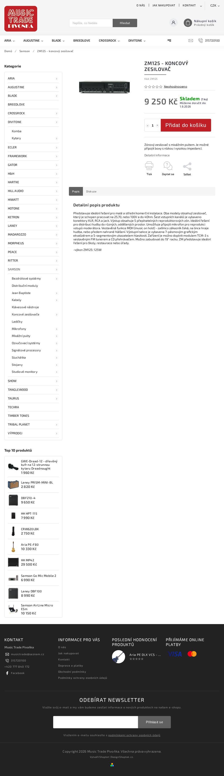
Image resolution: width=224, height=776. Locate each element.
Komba (17, 131)
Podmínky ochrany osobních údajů (82, 677)
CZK (213, 5)
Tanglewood (18, 389)
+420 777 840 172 (17, 666)
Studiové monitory (24, 371)
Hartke (13, 182)
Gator (13, 165)
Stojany (17, 364)
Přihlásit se (154, 722)
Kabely (16, 300)
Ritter (13, 260)
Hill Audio (15, 191)
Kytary (16, 138)
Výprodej (15, 433)
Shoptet (104, 756)
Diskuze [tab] (91, 191)
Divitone (14, 122)
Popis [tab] (76, 191)
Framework (17, 156)
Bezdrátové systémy (26, 278)
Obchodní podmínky (72, 671)
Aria (11, 78)
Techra (13, 407)
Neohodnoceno (175, 86)
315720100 (18, 660)
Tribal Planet (19, 424)
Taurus (13, 398)
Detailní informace (157, 155)
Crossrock (16, 113)
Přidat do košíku (185, 125)
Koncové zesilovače (25, 314)
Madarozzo (17, 234)
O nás (140, 5)
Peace (12, 252)
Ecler (12, 147)
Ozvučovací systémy (26, 343)
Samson (14, 269)
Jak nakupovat (163, 5)
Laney (12, 225)
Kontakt (189, 5)
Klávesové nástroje (25, 307)
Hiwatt (13, 199)
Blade (12, 95)
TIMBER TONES (18, 415)
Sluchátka (19, 357)
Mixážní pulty (21, 336)
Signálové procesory (26, 350)
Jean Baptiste (21, 293)
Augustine (16, 87)
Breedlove (16, 104)
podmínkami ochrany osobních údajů (134, 735)
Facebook (18, 673)
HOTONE (14, 208)
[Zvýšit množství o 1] (157, 126)
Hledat (125, 23)
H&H (11, 173)
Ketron (13, 217)
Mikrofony (19, 329)
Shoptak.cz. (126, 756)
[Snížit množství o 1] (148, 126)
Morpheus (16, 243)
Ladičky (17, 321)
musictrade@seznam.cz (27, 654)
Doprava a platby (70, 665)
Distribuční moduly (25, 285)
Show (12, 381)
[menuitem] (11, 40)
